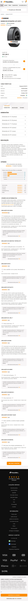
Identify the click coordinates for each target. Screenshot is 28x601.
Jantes (5, 5)
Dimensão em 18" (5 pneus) (9, 127)
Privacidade (14, 504)
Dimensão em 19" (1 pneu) (9, 131)
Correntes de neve (14, 521)
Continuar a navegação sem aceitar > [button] (20, 577)
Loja (14, 523)
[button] (14, 172)
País (14, 502)
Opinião (22, 107)
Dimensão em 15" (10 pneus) (9, 116)
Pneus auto (14, 514)
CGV (14, 499)
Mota (10, 5)
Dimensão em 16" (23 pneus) (9, 120)
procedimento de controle (7, 204)
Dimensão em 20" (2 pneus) (9, 135)
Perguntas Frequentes (14, 549)
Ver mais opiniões (14, 463)
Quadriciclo (15, 5)
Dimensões (7, 107)
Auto (2, 5)
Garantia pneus (14, 488)
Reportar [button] (4, 234)
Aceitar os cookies (14, 595)
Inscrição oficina (14, 495)
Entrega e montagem (14, 530)
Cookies (14, 506)
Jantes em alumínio (14, 519)
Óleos (14, 526)
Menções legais (14, 497)
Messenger (13, 544)
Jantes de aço (14, 516)
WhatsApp (13, 541)
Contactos (14, 547)
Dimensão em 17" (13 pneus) (9, 124)
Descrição (15, 107)
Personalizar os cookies (14, 598)
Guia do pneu (14, 490)
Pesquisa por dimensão (14, 9)
